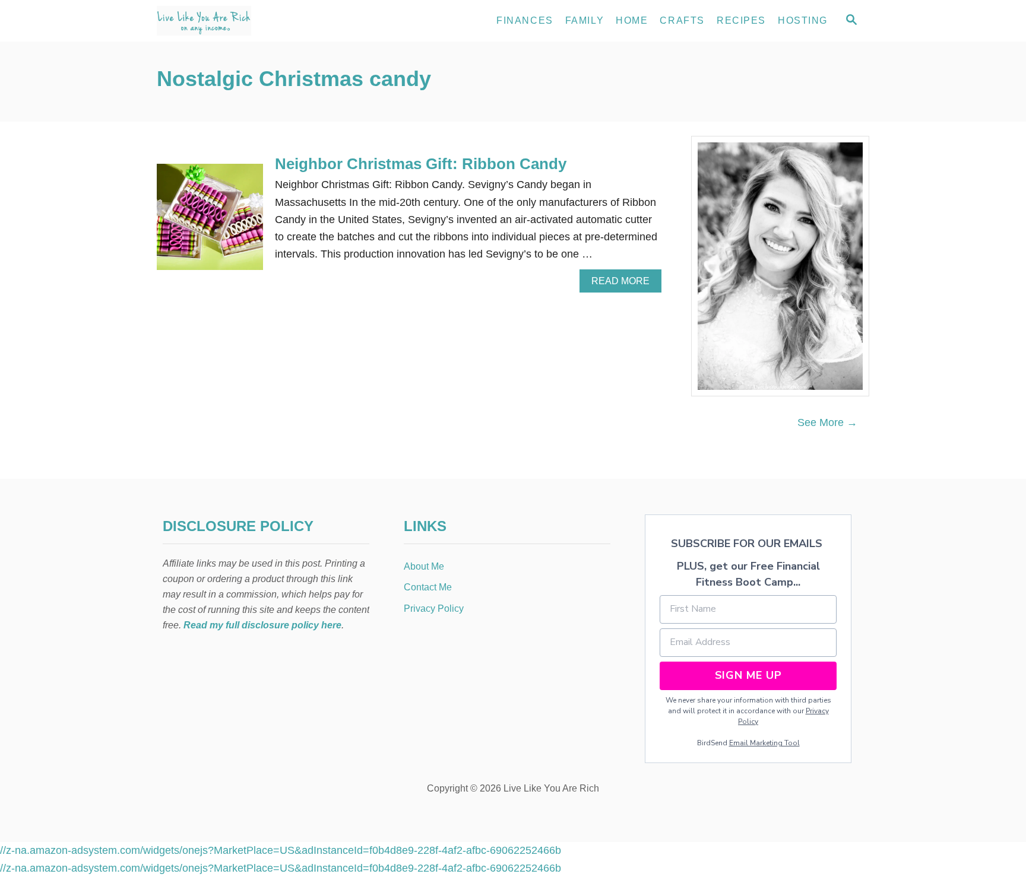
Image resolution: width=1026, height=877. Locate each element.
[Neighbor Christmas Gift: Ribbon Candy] (210, 222)
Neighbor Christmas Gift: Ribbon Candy (420, 164)
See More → (827, 422)
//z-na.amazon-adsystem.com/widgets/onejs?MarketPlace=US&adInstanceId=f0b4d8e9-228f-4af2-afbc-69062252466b (280, 850)
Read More (624, 284)
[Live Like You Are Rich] (263, 21)
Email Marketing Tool (764, 743)
